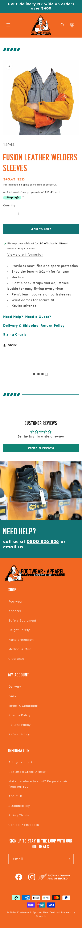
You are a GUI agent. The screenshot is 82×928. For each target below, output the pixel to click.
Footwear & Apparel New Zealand (38, 912)
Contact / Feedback (23, 825)
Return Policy (52, 325)
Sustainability (19, 806)
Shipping (24, 185)
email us (13, 547)
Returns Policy (19, 724)
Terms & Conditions (23, 705)
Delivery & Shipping (20, 325)
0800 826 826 (43, 541)
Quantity (9, 205)
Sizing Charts (14, 334)
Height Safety (19, 630)
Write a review (41, 448)
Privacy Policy (19, 715)
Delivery (14, 686)
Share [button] (12, 345)
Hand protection (21, 639)
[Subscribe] (68, 859)
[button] (8, 25)
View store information (25, 254)
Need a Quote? (38, 316)
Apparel (14, 611)
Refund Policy (19, 734)
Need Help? (13, 316)
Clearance (16, 658)
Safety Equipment (22, 620)
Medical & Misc (19, 649)
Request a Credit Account (28, 772)
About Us (15, 796)
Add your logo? (20, 762)
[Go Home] (34, 581)
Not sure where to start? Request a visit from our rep (39, 784)
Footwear (15, 601)
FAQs (12, 696)
